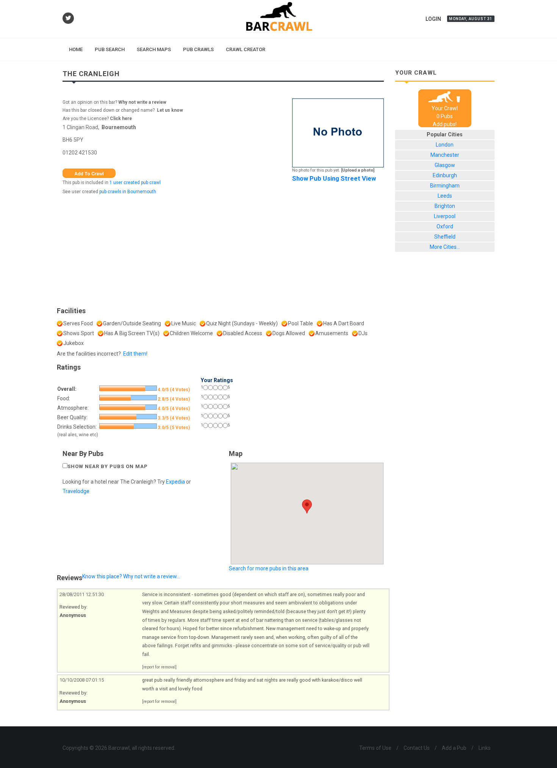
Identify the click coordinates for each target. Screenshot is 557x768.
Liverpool (444, 216)
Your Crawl (445, 108)
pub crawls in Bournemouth (127, 191)
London (445, 145)
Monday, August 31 (471, 19)
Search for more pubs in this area (268, 568)
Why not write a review (141, 102)
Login (433, 19)
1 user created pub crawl (135, 182)
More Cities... (445, 247)
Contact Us (417, 748)
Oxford (445, 226)
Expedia (175, 482)
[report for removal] (159, 667)
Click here (121, 118)
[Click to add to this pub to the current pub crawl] (89, 173)
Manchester (444, 155)
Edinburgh (445, 175)
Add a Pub (454, 748)
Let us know (170, 110)
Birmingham (445, 186)
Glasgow (445, 165)
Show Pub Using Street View (334, 178)
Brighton (445, 206)
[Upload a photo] (357, 170)
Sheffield (444, 237)
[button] (307, 507)
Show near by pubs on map (107, 466)
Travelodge (76, 491)
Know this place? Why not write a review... (131, 576)
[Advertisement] (223, 249)
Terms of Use (375, 748)
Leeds (445, 196)
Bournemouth (119, 127)
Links (485, 748)
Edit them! (135, 354)
